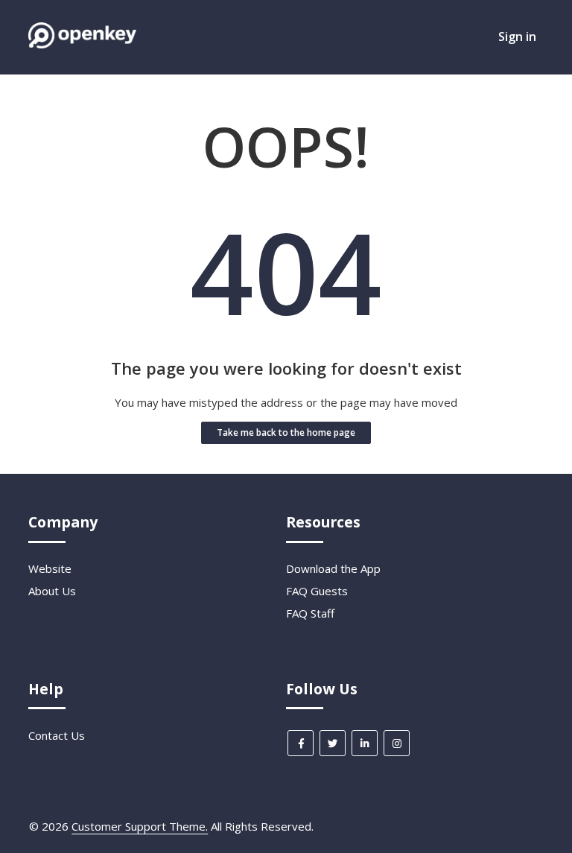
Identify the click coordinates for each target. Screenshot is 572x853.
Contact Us (56, 735)
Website (50, 568)
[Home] (82, 44)
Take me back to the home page (286, 432)
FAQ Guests (317, 590)
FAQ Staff (310, 613)
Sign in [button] (517, 36)
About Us (52, 590)
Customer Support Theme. (140, 826)
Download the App (333, 568)
